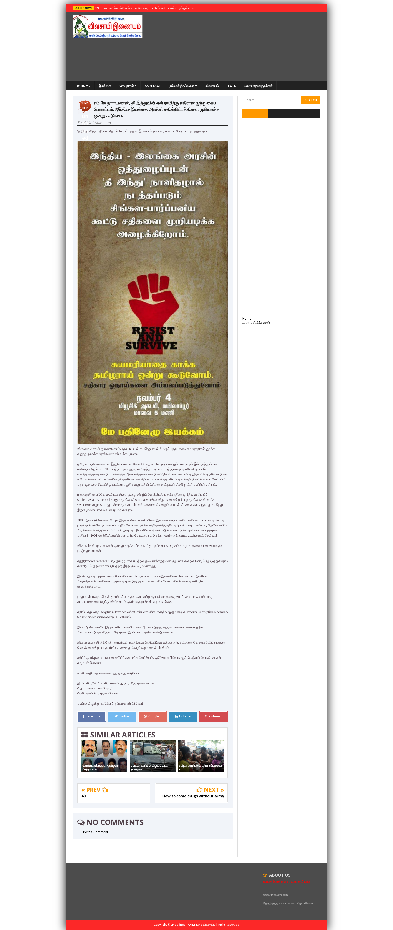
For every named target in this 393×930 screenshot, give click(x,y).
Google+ (154, 716)
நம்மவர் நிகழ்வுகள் (182, 86)
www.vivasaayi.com (275, 894)
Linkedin (185, 716)
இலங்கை (105, 86)
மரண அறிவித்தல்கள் (258, 86)
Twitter (124, 716)
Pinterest (215, 716)
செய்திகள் (127, 86)
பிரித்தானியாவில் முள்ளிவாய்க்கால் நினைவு (120, 8)
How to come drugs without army (193, 795)
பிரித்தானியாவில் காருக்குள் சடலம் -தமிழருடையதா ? (185, 8)
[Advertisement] (237, 47)
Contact (153, 86)
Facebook (93, 716)
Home (85, 86)
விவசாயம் (212, 86)
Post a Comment (95, 832)
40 (83, 795)
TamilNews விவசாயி (200, 924)
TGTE (231, 86)
